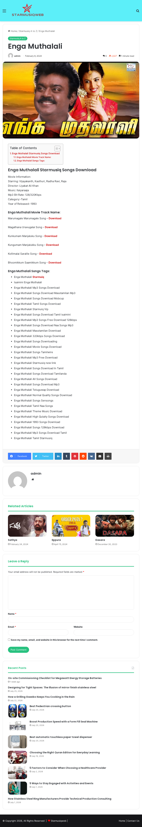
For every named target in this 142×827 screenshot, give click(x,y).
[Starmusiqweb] (27, 10)
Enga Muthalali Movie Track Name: (34, 157)
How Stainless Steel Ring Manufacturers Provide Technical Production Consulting (59, 798)
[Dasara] (114, 526)
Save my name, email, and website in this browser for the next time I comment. (54, 639)
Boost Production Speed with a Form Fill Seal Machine (64, 721)
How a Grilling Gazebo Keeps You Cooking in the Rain (41, 697)
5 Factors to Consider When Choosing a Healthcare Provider (68, 768)
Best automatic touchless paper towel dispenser (61, 737)
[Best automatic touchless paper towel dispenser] (17, 741)
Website (78, 626)
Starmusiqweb (58, 820)
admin (17, 56)
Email (12, 626)
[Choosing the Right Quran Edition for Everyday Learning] (17, 757)
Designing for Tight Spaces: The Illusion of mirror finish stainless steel (52, 687)
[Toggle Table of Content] (56, 148)
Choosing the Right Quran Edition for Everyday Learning (65, 752)
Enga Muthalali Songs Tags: (31, 160)
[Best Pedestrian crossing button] (17, 710)
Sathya (12, 540)
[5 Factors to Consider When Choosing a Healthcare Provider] (17, 772)
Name (12, 613)
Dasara (100, 540)
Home (13, 31)
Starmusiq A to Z (28, 31)
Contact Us (133, 820)
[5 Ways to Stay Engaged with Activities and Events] (17, 788)
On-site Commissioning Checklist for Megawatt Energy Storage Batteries (55, 678)
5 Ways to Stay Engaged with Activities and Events (61, 783)
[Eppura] (71, 526)
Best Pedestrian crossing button (50, 706)
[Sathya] (27, 526)
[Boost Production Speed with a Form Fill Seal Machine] (17, 726)
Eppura (56, 540)
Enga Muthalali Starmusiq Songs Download (36, 153)
